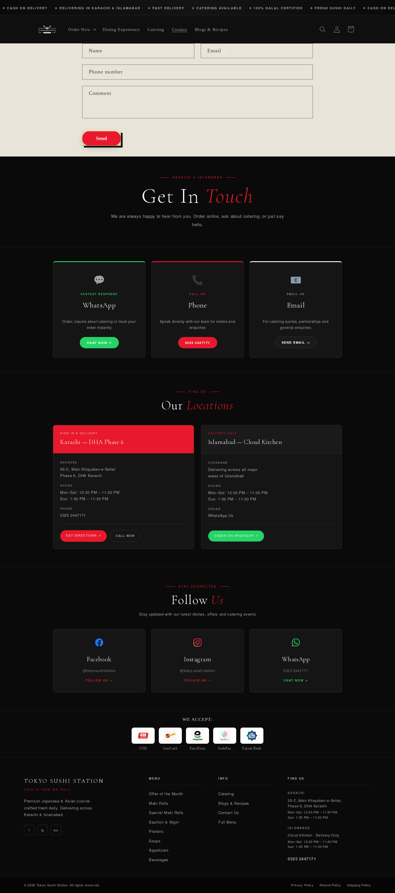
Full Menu (227, 822)
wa (55, 830)
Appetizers (159, 850)
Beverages (159, 859)
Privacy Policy (302, 885)
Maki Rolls (159, 803)
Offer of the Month (166, 793)
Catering (226, 793)
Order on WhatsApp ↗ (236, 536)
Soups (154, 841)
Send (101, 138)
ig (42, 830)
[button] (81, 29)
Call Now (125, 536)
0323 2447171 (73, 515)
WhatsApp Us (220, 515)
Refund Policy (331, 885)
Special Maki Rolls (166, 812)
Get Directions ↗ (83, 535)
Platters (156, 831)
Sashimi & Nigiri (164, 822)
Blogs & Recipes (233, 803)
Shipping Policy (359, 885)
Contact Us (228, 812)
